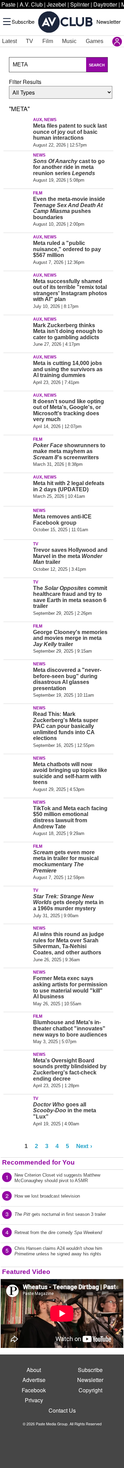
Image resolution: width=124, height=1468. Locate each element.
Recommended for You (38, 1162)
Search (97, 65)
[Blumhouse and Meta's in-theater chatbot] (17, 1027)
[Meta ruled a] (17, 248)
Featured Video (26, 1271)
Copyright (90, 1390)
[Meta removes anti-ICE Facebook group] (17, 521)
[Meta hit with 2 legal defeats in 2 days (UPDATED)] (17, 488)
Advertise (33, 1380)
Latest (9, 41)
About (34, 1370)
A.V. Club (31, 4)
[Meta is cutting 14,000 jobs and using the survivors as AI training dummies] (17, 368)
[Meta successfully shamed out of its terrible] (17, 286)
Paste (8, 4)
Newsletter (108, 21)
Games (94, 41)
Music (69, 41)
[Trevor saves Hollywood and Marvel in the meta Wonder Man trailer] (17, 555)
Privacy (34, 1400)
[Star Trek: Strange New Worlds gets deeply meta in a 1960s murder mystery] (17, 901)
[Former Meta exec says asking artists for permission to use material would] (17, 983)
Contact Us (62, 1410)
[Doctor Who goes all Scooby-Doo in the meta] (17, 1109)
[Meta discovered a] (17, 675)
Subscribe (23, 21)
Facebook (34, 1390)
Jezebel (56, 4)
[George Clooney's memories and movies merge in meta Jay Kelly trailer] (17, 637)
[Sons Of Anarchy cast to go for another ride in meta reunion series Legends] (17, 166)
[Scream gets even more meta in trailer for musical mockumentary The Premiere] (17, 857)
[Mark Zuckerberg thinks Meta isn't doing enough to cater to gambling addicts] (17, 330)
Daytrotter (105, 4)
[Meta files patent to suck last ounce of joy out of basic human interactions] (17, 130)
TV (29, 41)
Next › (84, 1146)
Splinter (79, 4)
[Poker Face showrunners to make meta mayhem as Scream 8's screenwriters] (17, 450)
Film (47, 41)
